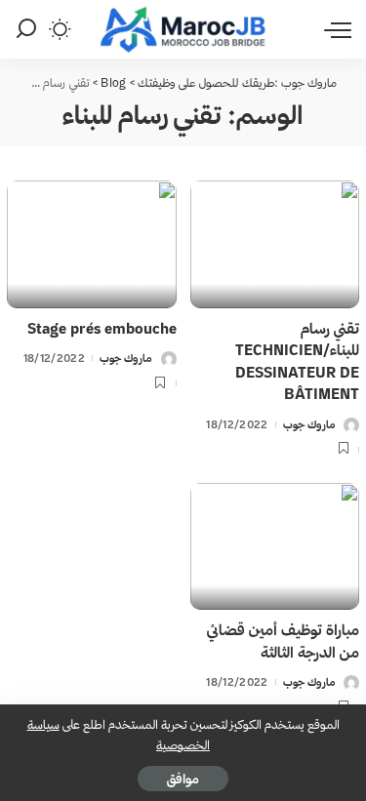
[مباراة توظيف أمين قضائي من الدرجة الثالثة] (275, 546)
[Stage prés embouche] (92, 243)
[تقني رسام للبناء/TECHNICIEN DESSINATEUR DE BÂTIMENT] (275, 243)
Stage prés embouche (102, 328)
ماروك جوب (309, 424)
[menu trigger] (332, 29)
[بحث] (26, 29)
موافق (183, 778)
